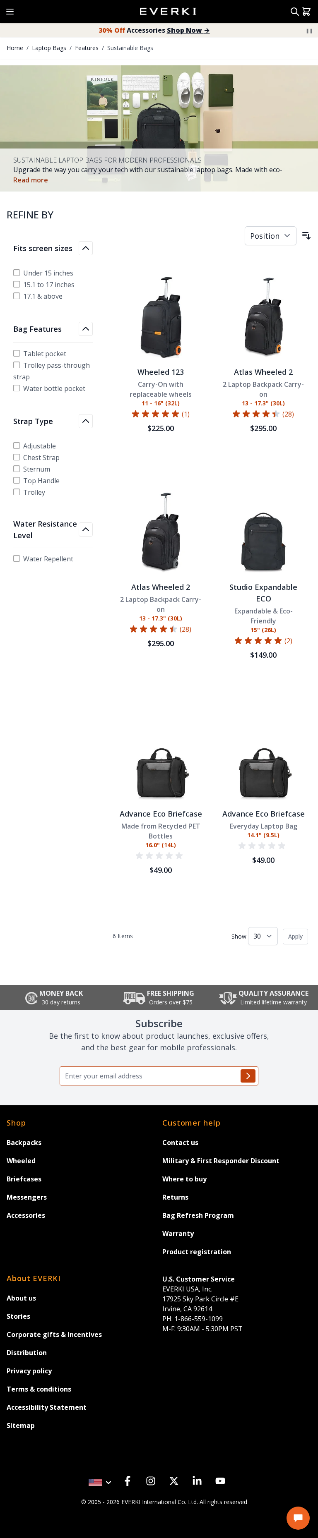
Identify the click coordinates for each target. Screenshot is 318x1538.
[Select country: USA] (101, 1477)
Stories (18, 1316)
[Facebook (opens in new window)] (127, 1481)
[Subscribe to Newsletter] (248, 1076)
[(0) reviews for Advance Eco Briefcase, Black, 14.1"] (263, 846)
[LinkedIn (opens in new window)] (197, 1481)
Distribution (27, 1352)
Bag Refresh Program (198, 1215)
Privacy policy (29, 1370)
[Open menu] (8, 9)
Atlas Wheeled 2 (263, 372)
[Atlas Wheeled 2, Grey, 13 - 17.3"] (160, 531)
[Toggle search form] (295, 12)
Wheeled (21, 1160)
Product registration (196, 1251)
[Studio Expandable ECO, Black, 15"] (263, 531)
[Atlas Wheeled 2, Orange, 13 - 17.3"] (263, 316)
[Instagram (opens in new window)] (151, 1481)
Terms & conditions (39, 1389)
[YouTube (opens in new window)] (220, 1481)
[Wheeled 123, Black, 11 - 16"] (160, 316)
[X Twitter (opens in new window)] (174, 1481)
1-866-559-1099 (192, 1318)
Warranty (178, 1233)
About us (21, 1298)
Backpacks (24, 1142)
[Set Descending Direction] (306, 236)
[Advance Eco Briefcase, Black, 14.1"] (263, 758)
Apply (295, 936)
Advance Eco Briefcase (161, 814)
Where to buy (184, 1178)
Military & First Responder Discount (220, 1160)
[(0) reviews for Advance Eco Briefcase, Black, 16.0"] (161, 856)
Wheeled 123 (160, 372)
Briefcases (24, 1178)
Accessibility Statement (47, 1407)
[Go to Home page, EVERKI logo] (169, 12)
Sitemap (21, 1425)
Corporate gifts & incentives (54, 1334)
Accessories (154, 30)
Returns (175, 1197)
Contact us (180, 1142)
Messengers (27, 1197)
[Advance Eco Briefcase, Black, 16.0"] (160, 758)
